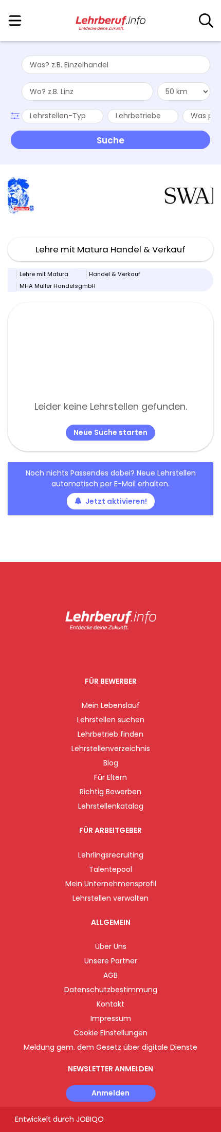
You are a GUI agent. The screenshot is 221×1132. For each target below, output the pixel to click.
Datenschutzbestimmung (110, 989)
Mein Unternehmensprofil (110, 884)
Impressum (110, 1018)
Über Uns (110, 946)
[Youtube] (121, 652)
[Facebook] (87, 652)
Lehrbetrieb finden (110, 734)
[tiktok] (136, 652)
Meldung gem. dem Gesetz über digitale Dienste (110, 1047)
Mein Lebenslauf (111, 705)
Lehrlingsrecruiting (110, 855)
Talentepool (110, 869)
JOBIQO (90, 1119)
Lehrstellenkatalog (110, 806)
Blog (110, 763)
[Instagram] (104, 652)
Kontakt (110, 1004)
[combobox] (116, 65)
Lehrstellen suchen (110, 720)
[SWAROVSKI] (134, 196)
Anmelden (110, 1093)
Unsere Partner (110, 961)
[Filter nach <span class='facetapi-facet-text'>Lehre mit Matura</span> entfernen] (12, 274)
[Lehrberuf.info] (110, 21)
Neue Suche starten (110, 432)
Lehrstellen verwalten (110, 898)
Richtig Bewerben (110, 792)
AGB (110, 975)
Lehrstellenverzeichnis (110, 748)
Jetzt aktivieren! (116, 501)
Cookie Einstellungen (110, 1033)
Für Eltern (110, 777)
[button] (16, 114)
